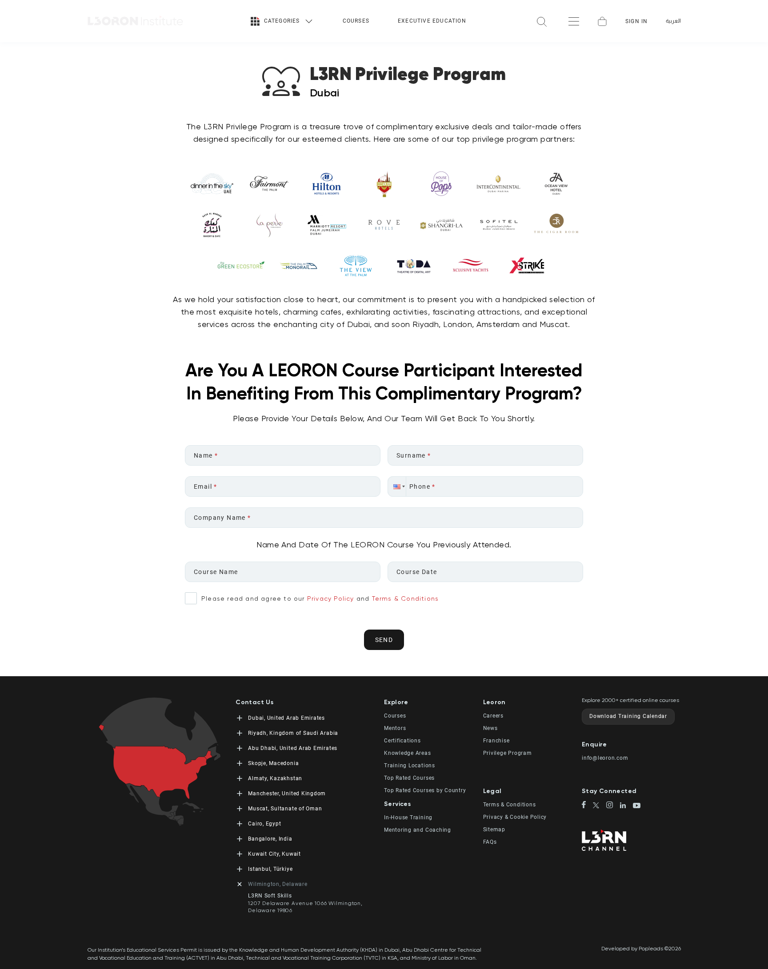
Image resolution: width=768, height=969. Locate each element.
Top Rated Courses (409, 778)
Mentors (395, 728)
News (490, 728)
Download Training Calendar (628, 716)
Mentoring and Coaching (417, 830)
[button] (397, 486)
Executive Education (432, 21)
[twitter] (600, 806)
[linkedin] (626, 806)
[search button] (542, 21)
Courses (356, 21)
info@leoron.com (605, 758)
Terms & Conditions (405, 598)
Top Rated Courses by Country (425, 790)
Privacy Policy (330, 598)
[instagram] (613, 806)
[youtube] (636, 806)
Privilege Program (507, 753)
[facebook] (587, 805)
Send (384, 639)
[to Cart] (602, 21)
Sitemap (494, 829)
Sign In (636, 21)
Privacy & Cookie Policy (515, 817)
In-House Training (408, 817)
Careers (493, 716)
